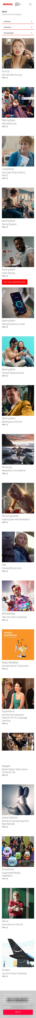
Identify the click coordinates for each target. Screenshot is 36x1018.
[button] (30, 4)
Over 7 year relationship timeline (15, 282)
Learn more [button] (7, 1007)
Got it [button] (18, 1012)
